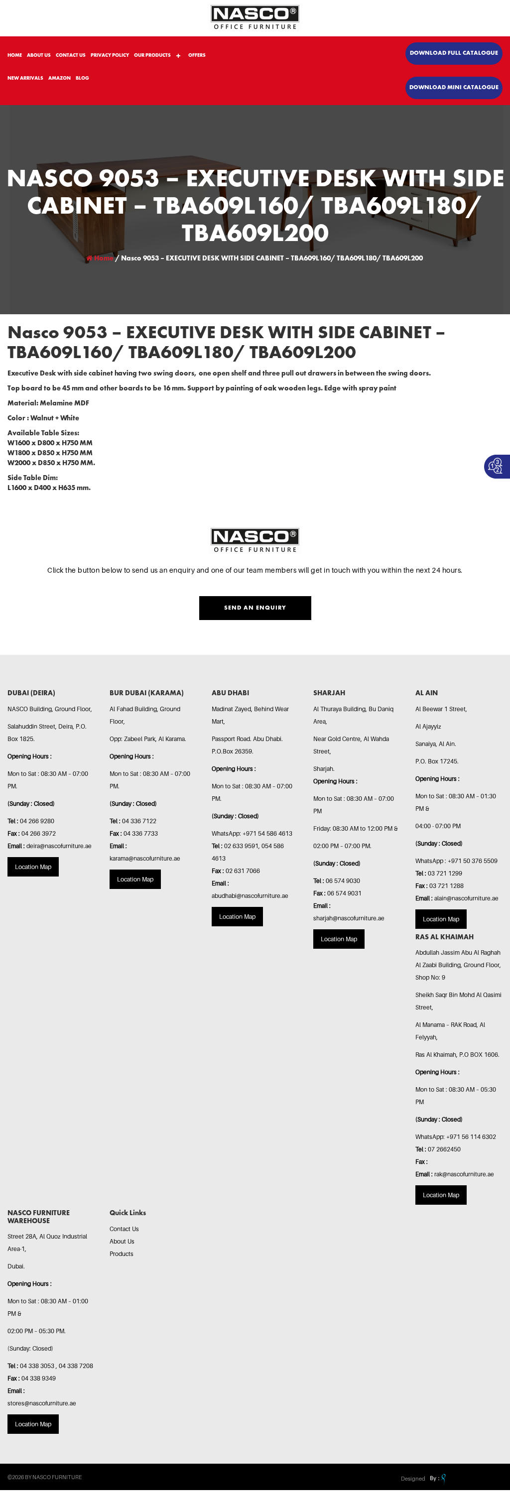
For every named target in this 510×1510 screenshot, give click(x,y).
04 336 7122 (139, 821)
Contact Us (124, 1229)
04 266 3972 (38, 833)
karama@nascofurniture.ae (145, 858)
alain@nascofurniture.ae (466, 898)
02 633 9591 (241, 846)
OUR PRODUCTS (152, 55)
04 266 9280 (37, 821)
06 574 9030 (343, 880)
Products (121, 1254)
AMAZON (59, 78)
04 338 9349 (38, 1378)
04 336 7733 (141, 833)
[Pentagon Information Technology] (436, 1478)
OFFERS (197, 55)
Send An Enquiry (255, 608)
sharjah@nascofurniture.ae (348, 918)
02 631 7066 (243, 871)
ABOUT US (39, 55)
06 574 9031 (344, 893)
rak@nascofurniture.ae (464, 1174)
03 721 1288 (446, 885)
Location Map (33, 867)
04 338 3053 (38, 1366)
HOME (14, 55)
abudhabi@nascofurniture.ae (250, 895)
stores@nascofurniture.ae (41, 1403)
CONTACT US (71, 55)
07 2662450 (444, 1149)
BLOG (82, 78)
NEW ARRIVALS (25, 78)
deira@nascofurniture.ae (59, 846)
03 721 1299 (445, 873)
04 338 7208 (76, 1366)
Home (103, 258)
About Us (122, 1241)
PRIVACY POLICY (110, 55)
